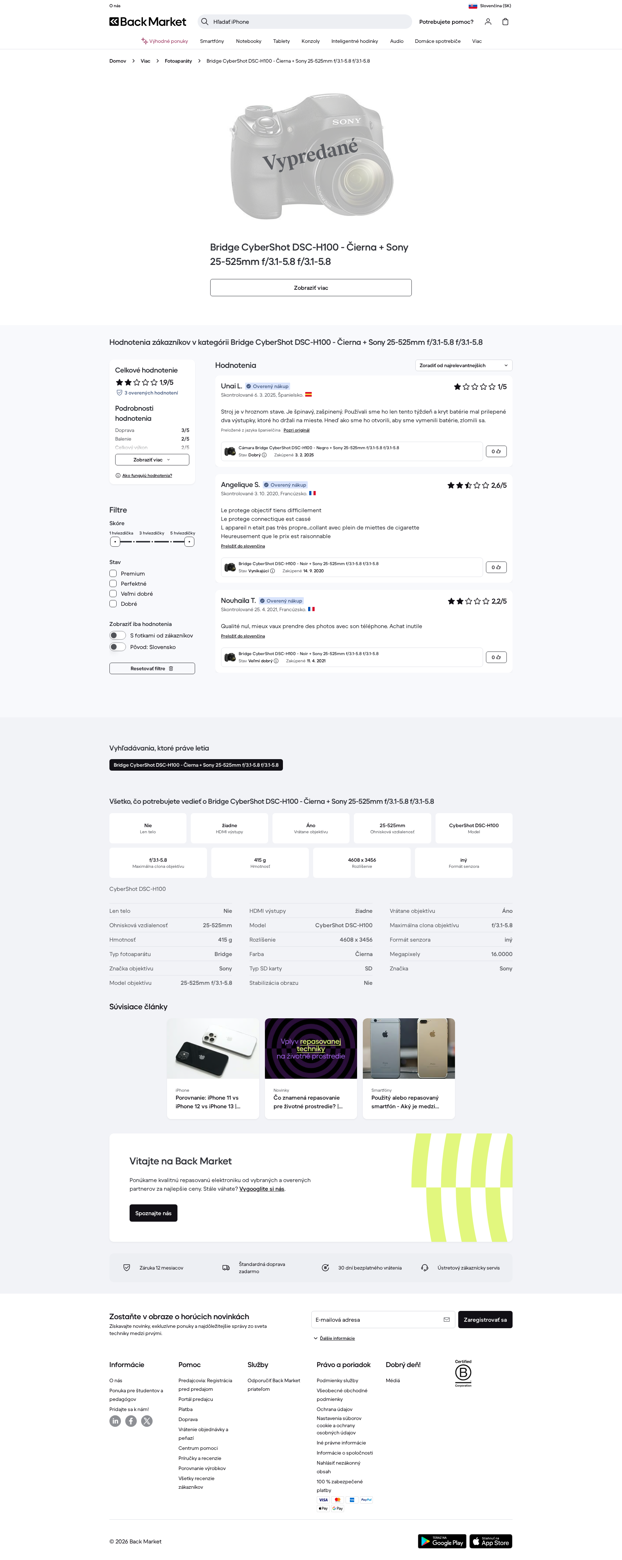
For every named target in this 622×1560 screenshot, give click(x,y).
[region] (311, 1070)
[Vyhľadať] (205, 21)
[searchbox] (310, 21)
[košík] (505, 21)
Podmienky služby (337, 1380)
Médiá (393, 1380)
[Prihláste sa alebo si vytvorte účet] (488, 21)
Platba (186, 1409)
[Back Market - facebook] (131, 1421)
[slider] (115, 542)
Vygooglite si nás (261, 1188)
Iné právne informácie (341, 1442)
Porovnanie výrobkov (202, 1468)
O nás (115, 1380)
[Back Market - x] (147, 1421)
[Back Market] (147, 21)
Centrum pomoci (198, 1448)
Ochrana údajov (334, 1409)
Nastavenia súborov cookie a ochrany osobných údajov (339, 1425)
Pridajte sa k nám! (129, 1409)
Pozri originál (297, 430)
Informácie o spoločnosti (345, 1452)
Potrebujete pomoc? (446, 21)
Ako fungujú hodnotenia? (147, 475)
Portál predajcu (196, 1399)
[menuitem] (212, 41)
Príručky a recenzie (200, 1458)
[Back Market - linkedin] (115, 1421)
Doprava (188, 1419)
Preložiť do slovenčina (243, 546)
